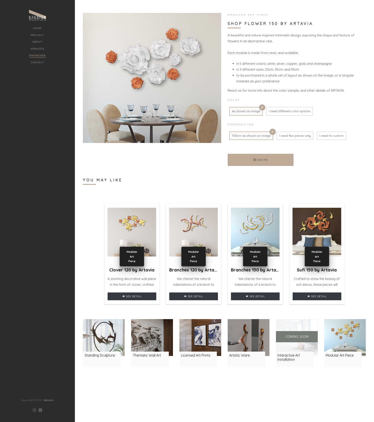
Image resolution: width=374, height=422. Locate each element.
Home (37, 28)
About (37, 41)
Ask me (262, 159)
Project (37, 35)
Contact (37, 62)
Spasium (49, 400)
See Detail (133, 296)
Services (37, 48)
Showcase (37, 55)
